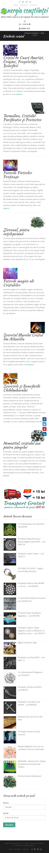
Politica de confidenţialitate (24, 845)
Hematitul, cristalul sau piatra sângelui (21, 445)
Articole (23, 5)
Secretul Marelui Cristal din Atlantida (23, 337)
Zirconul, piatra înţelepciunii (16, 232)
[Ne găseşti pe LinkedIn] (30, 2)
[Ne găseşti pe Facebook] (19, 2)
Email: (6, 813)
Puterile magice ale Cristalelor (18, 283)
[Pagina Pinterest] (44, 429)
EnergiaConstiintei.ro (16, 843)
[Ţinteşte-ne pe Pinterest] (26, 2)
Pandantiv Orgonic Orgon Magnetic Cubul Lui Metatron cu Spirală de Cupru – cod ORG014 (31, 630)
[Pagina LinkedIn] (44, 434)
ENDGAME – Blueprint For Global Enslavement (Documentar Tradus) (31, 764)
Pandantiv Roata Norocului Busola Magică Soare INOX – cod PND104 (31, 541)
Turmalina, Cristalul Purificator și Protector (22, 118)
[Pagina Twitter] (44, 424)
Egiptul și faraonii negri (27, 642)
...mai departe (16, 94)
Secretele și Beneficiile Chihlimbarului (21, 388)
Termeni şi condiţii (36, 843)
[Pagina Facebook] (44, 419)
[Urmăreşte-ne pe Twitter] (23, 2)
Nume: (6, 803)
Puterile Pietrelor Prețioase (17, 175)
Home (15, 5)
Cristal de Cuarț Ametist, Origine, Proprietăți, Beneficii (23, 62)
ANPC (27, 843)
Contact (33, 5)
